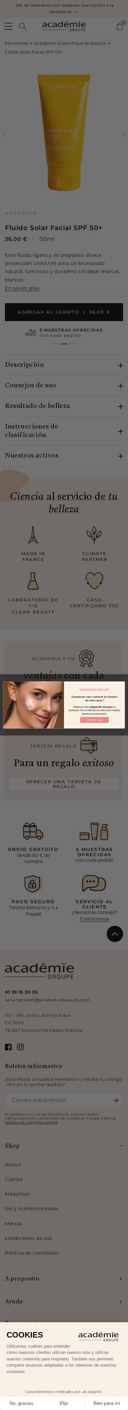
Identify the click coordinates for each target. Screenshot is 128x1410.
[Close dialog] (121, 685)
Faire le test (94, 720)
